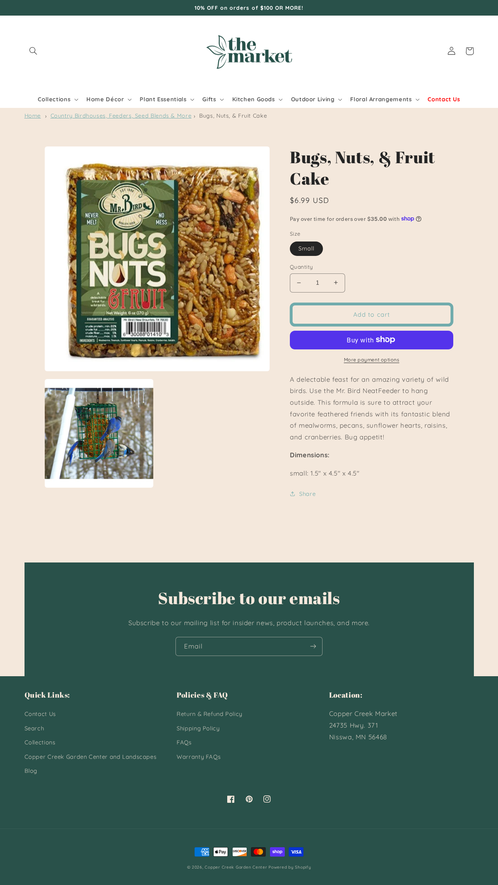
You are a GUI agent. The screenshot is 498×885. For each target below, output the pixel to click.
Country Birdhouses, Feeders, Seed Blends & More (121, 115)
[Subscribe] (313, 646)
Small (306, 248)
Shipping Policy (198, 728)
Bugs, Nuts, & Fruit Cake (233, 115)
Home (33, 115)
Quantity (301, 266)
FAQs (184, 742)
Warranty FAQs (199, 756)
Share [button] (307, 493)
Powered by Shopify (289, 867)
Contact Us (40, 714)
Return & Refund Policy (209, 714)
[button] (33, 51)
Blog (31, 770)
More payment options (372, 359)
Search (34, 728)
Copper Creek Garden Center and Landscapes (91, 756)
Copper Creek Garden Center (236, 867)
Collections (40, 742)
